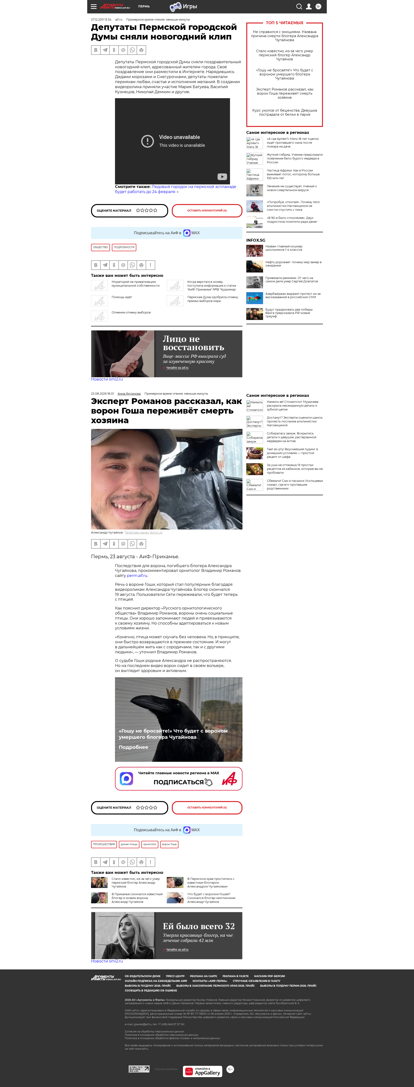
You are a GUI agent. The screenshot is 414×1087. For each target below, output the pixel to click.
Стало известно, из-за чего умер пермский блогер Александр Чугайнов (284, 55)
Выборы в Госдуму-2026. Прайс (148, 985)
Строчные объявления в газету (256, 981)
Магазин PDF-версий (269, 976)
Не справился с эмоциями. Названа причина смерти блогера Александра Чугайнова (284, 36)
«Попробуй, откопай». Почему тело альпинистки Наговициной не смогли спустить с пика (293, 205)
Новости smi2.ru (107, 379)
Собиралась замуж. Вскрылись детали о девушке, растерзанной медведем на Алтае (291, 437)
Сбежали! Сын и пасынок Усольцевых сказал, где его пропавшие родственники (295, 484)
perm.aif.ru (137, 575)
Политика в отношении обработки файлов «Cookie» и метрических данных (172, 1038)
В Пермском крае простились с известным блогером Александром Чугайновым (211, 882)
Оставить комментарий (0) (207, 210)
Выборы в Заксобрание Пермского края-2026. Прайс (215, 985)
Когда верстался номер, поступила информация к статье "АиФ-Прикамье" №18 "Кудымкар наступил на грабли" (201, 287)
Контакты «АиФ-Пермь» (210, 981)
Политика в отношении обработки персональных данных (161, 1034)
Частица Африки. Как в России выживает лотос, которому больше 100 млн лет (293, 174)
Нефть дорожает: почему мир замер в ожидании (293, 264)
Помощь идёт (122, 297)
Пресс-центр (175, 976)
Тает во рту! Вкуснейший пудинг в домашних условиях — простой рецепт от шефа (292, 453)
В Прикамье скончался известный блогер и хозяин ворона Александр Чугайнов (137, 898)
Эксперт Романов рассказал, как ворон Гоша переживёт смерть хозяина (284, 93)
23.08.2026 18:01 (102, 393)
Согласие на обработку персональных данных (154, 1031)
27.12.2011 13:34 (101, 19)
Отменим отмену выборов (131, 312)
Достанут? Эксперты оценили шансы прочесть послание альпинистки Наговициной (294, 421)
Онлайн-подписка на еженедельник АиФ (156, 981)
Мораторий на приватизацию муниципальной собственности (136, 283)
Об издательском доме (143, 976)
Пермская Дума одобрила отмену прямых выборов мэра (212, 299)
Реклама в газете (236, 976)
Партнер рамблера (166, 1069)
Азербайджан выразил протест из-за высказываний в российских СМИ (293, 295)
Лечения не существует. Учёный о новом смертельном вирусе (292, 188)
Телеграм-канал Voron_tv (144, 532)
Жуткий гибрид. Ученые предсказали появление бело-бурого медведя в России (295, 158)
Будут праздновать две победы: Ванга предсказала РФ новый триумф (289, 313)
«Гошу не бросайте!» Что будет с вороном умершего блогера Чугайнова (284, 74)
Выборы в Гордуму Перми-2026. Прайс (288, 985)
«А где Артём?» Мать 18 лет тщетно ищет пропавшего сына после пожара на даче (293, 142)
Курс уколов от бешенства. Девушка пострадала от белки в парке (284, 112)
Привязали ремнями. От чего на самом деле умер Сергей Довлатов (291, 279)
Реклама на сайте (203, 976)
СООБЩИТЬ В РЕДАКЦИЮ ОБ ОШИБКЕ (151, 990)
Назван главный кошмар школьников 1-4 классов (283, 248)
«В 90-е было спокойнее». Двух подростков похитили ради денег (292, 219)
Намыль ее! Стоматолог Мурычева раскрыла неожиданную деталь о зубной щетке (292, 405)
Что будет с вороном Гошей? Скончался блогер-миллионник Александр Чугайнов (211, 898)
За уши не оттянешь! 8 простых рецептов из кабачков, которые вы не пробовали (295, 468)
